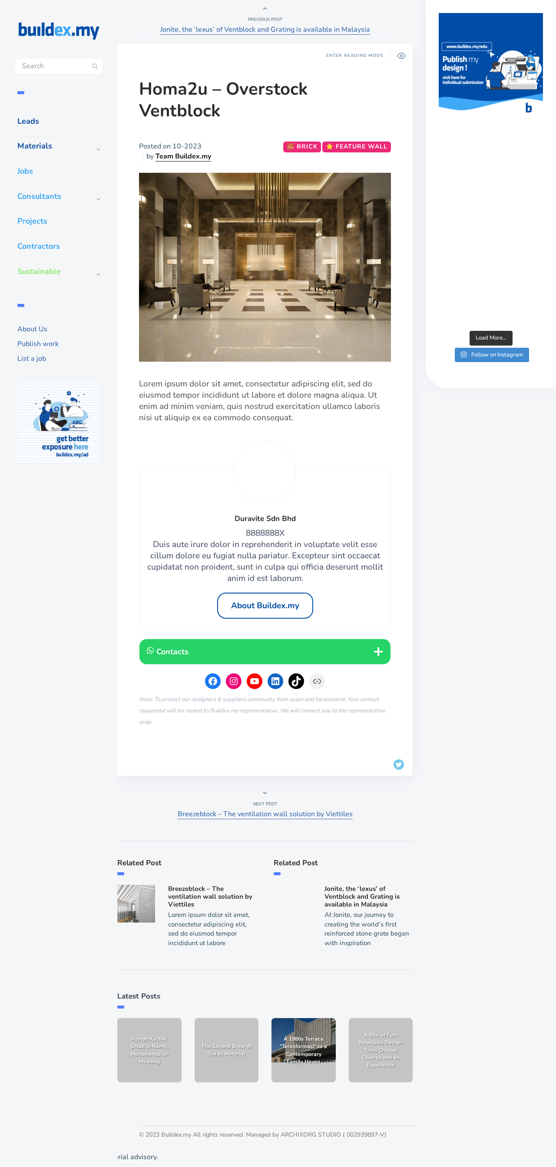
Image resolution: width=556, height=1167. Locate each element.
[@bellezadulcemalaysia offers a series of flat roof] (491, 169)
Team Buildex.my (183, 156)
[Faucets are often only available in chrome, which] (491, 231)
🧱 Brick (302, 146)
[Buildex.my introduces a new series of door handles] (491, 294)
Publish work (38, 344)
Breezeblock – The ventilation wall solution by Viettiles (265, 814)
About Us (32, 329)
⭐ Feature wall (356, 146)
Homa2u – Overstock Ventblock (223, 99)
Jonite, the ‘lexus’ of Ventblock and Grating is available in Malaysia (265, 29)
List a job (31, 358)
